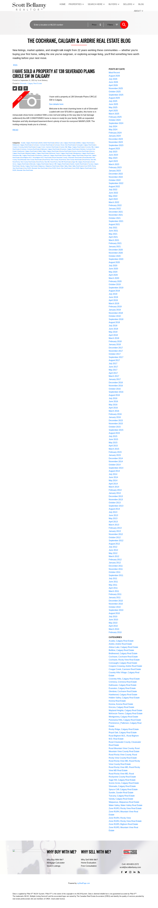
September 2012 (116, 540)
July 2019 (113, 294)
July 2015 (113, 436)
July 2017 (113, 363)
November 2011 (116, 569)
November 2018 (116, 313)
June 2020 (113, 269)
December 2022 (116, 174)
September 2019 (116, 288)
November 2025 (116, 88)
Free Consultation (89, 866)
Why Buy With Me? (55, 860)
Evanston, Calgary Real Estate (70, 149)
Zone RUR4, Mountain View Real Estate (36, 168)
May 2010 (113, 623)
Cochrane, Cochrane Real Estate (43, 145)
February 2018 (115, 341)
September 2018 (116, 319)
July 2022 (113, 190)
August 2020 (114, 262)
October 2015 (115, 427)
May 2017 (113, 370)
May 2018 (113, 332)
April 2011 (113, 588)
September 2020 (116, 259)
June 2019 (113, 297)
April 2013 (113, 522)
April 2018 (113, 335)
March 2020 (114, 278)
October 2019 (115, 284)
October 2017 (115, 354)
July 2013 (113, 512)
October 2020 (115, 256)
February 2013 (115, 528)
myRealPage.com (83, 883)
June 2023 (113, 155)
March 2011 (114, 591)
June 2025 (113, 104)
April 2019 (113, 300)
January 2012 (115, 563)
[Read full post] (30, 102)
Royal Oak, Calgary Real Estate (123, 732)
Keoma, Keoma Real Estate (80, 151)
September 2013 (116, 506)
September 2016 (116, 392)
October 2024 (115, 120)
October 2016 (115, 389)
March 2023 (114, 164)
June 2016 (113, 401)
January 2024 (115, 136)
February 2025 (115, 117)
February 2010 (115, 632)
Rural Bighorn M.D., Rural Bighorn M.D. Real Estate (36, 157)
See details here (56, 104)
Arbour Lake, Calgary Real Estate (65, 143)
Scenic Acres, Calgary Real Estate (124, 783)
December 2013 (116, 496)
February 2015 (115, 452)
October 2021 (115, 218)
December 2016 (116, 382)
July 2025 (113, 101)
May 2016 (113, 405)
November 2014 (116, 461)
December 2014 (116, 458)
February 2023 (115, 167)
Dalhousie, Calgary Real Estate (50, 149)
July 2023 (113, 152)
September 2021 (116, 221)
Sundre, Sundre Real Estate (78, 164)
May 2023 (113, 158)
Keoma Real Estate (66, 151)
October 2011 (114, 572)
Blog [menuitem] (141, 4)
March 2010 (114, 629)
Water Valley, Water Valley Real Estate (71, 166)
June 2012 (113, 550)
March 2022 (114, 202)
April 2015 (113, 446)
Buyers (113, 4)
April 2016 (113, 408)
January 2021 (115, 246)
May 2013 (113, 518)
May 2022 (113, 196)
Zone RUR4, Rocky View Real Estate (60, 168)
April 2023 (113, 161)
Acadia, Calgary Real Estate (29, 143)
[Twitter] (126, 872)
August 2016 (114, 395)
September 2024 (116, 123)
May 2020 (113, 272)
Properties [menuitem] (75, 4)
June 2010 (113, 620)
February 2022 (115, 205)
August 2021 (114, 224)
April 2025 (113, 111)
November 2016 (116, 386)
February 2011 (115, 594)
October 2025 (115, 92)
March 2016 (114, 411)
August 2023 (114, 149)
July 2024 (113, 126)
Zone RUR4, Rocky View (120, 818)
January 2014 (115, 493)
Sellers (127, 4)
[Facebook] (121, 872)
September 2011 (116, 575)
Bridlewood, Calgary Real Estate (22, 145)
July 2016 (113, 398)
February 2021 (115, 243)
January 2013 (115, 531)
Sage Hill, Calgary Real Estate (81, 162)
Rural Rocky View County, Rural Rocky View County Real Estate (62, 159)
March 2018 (114, 338)
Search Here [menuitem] (95, 4)
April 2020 (113, 275)
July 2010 (113, 616)
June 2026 (113, 82)
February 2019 (115, 307)
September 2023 (116, 145)
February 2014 (115, 490)
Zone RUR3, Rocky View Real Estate (125, 808)
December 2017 (116, 348)
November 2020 (116, 253)
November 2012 (116, 534)
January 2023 (115, 171)
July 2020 (113, 265)
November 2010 (116, 604)
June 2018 (113, 329)
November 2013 (116, 499)
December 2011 (116, 566)
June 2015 (113, 439)
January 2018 (115, 344)
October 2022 (115, 180)
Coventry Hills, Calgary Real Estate (124, 679)
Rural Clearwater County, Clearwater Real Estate (67, 157)
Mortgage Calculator (56, 863)
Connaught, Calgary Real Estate (86, 145)
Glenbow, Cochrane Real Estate (123, 691)
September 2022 (116, 183)
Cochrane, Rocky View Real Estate (64, 145)
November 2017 (116, 351)
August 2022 (114, 186)
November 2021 (116, 215)
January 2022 (115, 209)
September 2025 (116, 95)
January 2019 (115, 310)
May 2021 (113, 234)
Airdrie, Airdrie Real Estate (47, 143)
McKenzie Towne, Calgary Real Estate (61, 153)
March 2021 (114, 240)
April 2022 (113, 199)
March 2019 (114, 303)
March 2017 (114, 376)
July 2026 (113, 79)
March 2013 (114, 525)
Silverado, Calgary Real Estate (31, 83)
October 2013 (115, 503)
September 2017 (116, 357)
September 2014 (116, 468)
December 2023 (116, 139)
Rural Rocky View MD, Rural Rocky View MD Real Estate (53, 162)
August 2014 (114, 471)
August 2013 (114, 509)
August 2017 (114, 360)
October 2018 (115, 316)
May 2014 (113, 480)
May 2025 (113, 107)
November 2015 (116, 423)
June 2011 (113, 582)
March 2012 (114, 556)
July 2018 (113, 326)
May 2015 (113, 443)
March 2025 (114, 114)
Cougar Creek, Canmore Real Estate (47, 147)
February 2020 (115, 281)
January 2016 (115, 417)
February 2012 (115, 560)
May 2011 (113, 585)
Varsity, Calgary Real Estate (29, 166)
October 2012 (115, 537)
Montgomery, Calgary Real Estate (84, 153)
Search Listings (53, 866)
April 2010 (113, 626)
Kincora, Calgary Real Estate (121, 707)
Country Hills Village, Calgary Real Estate (72, 147)
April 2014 (113, 484)
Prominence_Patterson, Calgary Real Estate (48, 155)
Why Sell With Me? (89, 860)
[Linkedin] (134, 872)
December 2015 (116, 420)
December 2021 (116, 212)
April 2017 (113, 373)
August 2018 (114, 322)
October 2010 (115, 607)
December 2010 (116, 601)
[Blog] (138, 872)
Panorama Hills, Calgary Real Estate (24, 155)
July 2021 (113, 228)
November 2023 (116, 142)
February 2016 (115, 414)
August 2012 (114, 544)
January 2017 (115, 379)
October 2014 (115, 465)
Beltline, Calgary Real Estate (85, 143)
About (137, 11)
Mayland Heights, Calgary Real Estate (37, 153)
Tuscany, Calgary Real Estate (122, 796)
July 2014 (113, 474)
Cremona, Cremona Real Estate (30, 149)
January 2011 (115, 597)
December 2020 (116, 250)
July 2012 (113, 547)
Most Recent (114, 73)
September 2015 (116, 430)
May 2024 (113, 129)
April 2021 (113, 237)
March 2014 (114, 487)
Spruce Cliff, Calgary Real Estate (59, 164)
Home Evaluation (88, 863)
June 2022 (113, 193)
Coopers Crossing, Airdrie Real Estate (24, 147)
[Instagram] (130, 872)
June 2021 (113, 231)
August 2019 (114, 291)
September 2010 (116, 610)
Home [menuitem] (63, 4)
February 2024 (115, 133)
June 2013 (113, 515)
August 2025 (114, 98)
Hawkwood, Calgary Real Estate (27, 151)
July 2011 (113, 578)
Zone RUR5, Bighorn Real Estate (82, 168)
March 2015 (114, 449)
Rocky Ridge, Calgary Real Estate (73, 155)
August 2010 (114, 613)
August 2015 (114, 433)
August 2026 (114, 76)
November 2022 (116, 177)
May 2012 (113, 553)
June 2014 (113, 477)
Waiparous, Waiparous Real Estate (49, 166)
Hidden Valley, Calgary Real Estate (48, 151)
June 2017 (113, 367)
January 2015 (115, 455)
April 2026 (113, 85)
